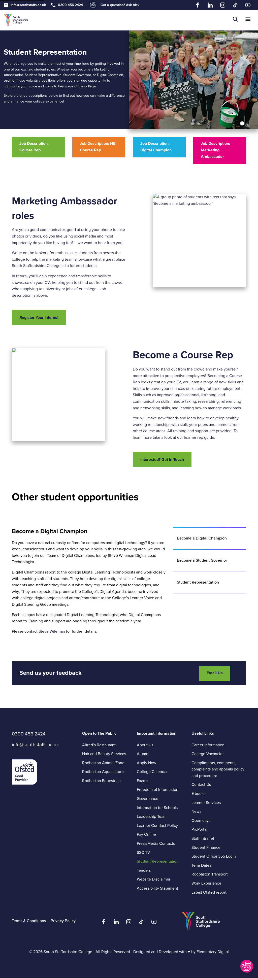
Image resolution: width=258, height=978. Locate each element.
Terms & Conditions (29, 920)
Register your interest (38, 317)
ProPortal (199, 829)
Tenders (144, 870)
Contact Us (201, 784)
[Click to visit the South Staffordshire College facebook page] (103, 923)
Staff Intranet (202, 838)
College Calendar (152, 771)
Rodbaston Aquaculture (103, 771)
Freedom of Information (157, 789)
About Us (145, 745)
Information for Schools (157, 807)
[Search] (235, 20)
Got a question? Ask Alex (120, 5)
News (196, 811)
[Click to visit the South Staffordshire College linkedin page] (116, 923)
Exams (142, 780)
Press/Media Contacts (156, 843)
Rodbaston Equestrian (101, 780)
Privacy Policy (63, 920)
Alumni (143, 753)
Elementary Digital (213, 951)
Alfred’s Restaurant (99, 745)
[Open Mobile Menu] (247, 20)
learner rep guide (199, 437)
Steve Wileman (52, 631)
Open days (200, 820)
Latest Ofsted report (209, 892)
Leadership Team (152, 816)
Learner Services (206, 802)
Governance (147, 798)
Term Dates (201, 865)
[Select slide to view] (242, 123)
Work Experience (206, 883)
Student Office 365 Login (213, 856)
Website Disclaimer (153, 879)
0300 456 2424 (70, 5)
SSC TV (143, 852)
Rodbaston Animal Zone (103, 762)
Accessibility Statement (157, 888)
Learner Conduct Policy (164, 825)
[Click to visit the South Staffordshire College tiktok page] (141, 923)
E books (198, 793)
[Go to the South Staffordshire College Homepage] (16, 20)
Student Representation (158, 861)
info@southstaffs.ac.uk (28, 5)
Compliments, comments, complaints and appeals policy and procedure (217, 769)
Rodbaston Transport (209, 874)
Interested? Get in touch (162, 459)
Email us (215, 673)
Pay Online (146, 834)
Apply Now (146, 762)
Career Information (207, 745)
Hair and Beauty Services (104, 753)
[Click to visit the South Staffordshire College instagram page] (128, 923)
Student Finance (205, 847)
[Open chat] (246, 966)
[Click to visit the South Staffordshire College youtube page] (153, 923)
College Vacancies (207, 753)
